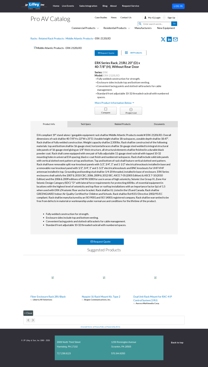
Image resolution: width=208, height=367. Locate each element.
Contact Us (125, 17)
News (114, 17)
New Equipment (166, 27)
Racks (33, 38)
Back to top (177, 342)
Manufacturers (143, 27)
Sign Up (171, 17)
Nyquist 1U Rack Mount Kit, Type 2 (101, 296)
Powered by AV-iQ (113, 327)
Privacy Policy (99, 327)
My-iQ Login (154, 17)
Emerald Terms (87, 327)
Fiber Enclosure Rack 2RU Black (48, 296)
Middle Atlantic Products (79, 38)
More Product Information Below (113, 102)
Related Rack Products (51, 38)
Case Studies (101, 17)
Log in (178, 6)
